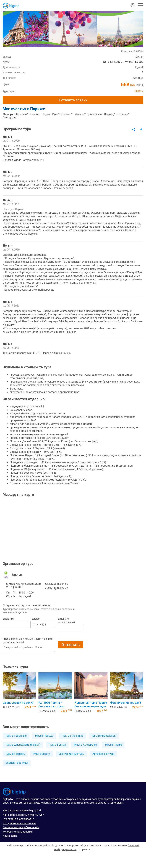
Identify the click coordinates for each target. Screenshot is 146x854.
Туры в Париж (113, 744)
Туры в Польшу (44, 735)
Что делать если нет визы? (19, 823)
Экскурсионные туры (71, 753)
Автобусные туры (103, 753)
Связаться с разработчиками (21, 827)
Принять (85, 849)
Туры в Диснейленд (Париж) (22, 744)
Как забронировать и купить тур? (23, 814)
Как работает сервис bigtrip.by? (22, 810)
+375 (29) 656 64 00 (56, 583)
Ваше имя (8, 618)
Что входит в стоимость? (18, 819)
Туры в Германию (16, 735)
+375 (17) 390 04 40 (56, 588)
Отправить (71, 645)
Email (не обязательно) (66, 620)
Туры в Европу (41, 753)
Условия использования (18, 831)
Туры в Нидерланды (104, 735)
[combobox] (35, 624)
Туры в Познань (15, 753)
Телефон (35, 618)
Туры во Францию (72, 735)
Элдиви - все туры (16, 762)
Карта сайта (10, 835)
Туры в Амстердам (85, 744)
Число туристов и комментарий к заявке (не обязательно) (28, 640)
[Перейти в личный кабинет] (132, 5)
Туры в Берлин (57, 744)
